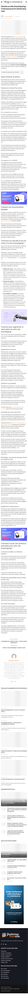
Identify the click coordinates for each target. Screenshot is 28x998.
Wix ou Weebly (4, 974)
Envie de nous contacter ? (6, 987)
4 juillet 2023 (17, 16)
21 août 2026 (5, 804)
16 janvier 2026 (10, 881)
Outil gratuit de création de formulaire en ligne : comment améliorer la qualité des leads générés (17, 810)
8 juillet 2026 (10, 835)
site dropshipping (19, 36)
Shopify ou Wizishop (5, 956)
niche (5, 569)
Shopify (5, 257)
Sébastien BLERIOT (9, 16)
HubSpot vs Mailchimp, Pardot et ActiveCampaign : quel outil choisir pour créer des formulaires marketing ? (17, 825)
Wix (2, 259)
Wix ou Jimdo (4, 968)
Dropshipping (4, 708)
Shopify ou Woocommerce (7, 958)
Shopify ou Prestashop (6, 953)
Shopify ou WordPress (6, 960)
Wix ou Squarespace (5, 970)
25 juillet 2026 (10, 820)
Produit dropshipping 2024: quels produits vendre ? (13, 779)
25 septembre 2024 (6, 856)
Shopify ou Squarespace (6, 954)
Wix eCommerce (4, 976)
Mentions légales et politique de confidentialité (10, 988)
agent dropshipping (6, 221)
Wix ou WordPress (5, 972)
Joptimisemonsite (4, 990)
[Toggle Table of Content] (20, 72)
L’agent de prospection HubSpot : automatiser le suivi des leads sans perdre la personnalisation (15, 832)
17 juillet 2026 (10, 828)
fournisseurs (21, 215)
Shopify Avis (3, 951)
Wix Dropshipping (5, 978)
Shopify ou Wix (4, 962)
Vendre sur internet (11, 56)
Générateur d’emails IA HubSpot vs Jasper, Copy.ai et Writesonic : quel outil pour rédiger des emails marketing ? (14, 802)
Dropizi (18, 257)
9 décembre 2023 (11, 875)
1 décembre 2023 (11, 869)
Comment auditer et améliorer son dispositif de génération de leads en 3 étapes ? (16, 817)
